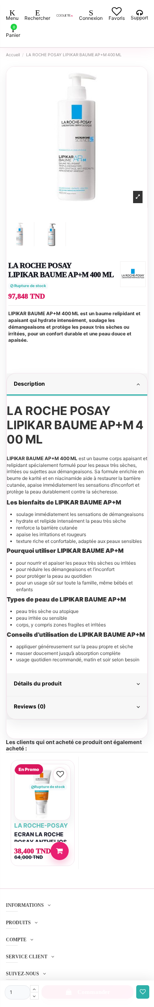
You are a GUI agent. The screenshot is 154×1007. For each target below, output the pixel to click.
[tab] (77, 384)
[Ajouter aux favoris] (142, 992)
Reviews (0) (30, 706)
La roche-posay (41, 825)
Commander (93, 992)
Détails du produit (38, 683)
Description (29, 384)
